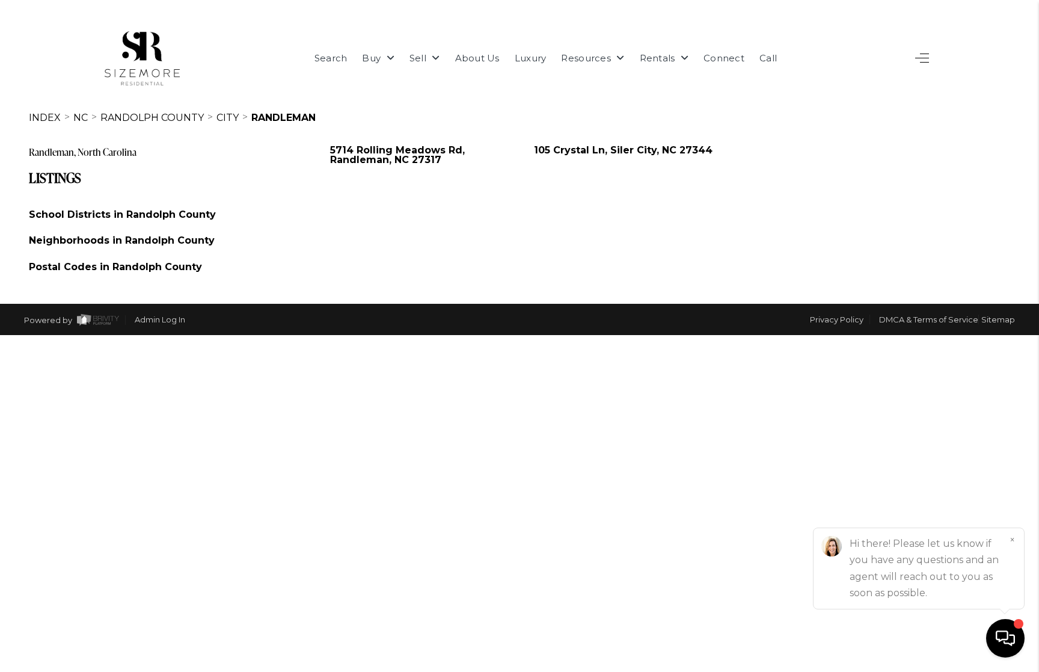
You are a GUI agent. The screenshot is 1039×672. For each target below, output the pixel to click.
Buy (372, 58)
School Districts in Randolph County (122, 214)
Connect (723, 58)
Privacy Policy (836, 319)
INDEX (45, 117)
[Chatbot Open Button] (1005, 638)
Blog (985, 511)
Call (768, 58)
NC (80, 117)
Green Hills (962, 360)
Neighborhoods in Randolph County (122, 240)
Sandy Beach (954, 398)
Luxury (531, 58)
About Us (477, 58)
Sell (419, 58)
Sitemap (998, 319)
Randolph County (152, 117)
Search (331, 58)
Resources (587, 58)
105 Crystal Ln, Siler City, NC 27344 (623, 150)
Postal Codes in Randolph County (115, 267)
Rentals (659, 58)
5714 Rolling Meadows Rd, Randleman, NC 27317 (397, 155)
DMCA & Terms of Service (928, 319)
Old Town (966, 473)
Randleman (283, 117)
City (227, 117)
